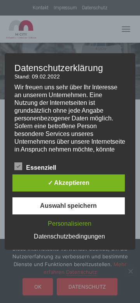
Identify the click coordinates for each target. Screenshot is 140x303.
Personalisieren (69, 223)
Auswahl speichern (68, 205)
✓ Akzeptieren (68, 182)
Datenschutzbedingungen (69, 236)
